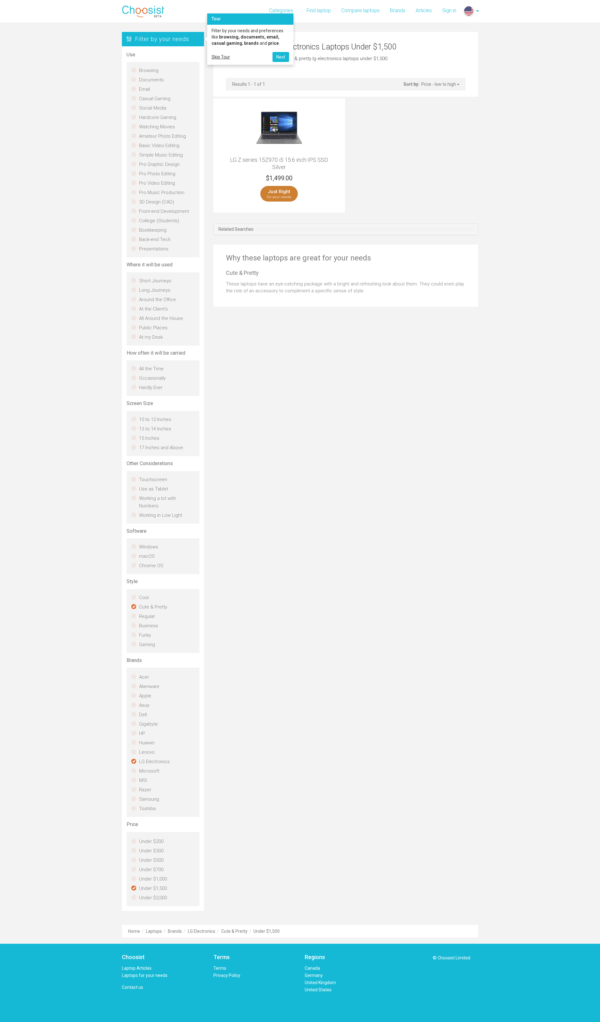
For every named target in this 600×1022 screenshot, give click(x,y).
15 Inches (149, 438)
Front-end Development (164, 211)
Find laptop (319, 10)
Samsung (149, 799)
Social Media (152, 108)
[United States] (468, 11)
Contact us (132, 987)
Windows (148, 547)
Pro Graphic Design (159, 164)
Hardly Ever (150, 387)
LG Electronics (154, 761)
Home (134, 931)
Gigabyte (148, 724)
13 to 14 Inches (155, 429)
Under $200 (151, 841)
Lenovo (147, 752)
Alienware (149, 686)
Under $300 (151, 851)
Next (280, 56)
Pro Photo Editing (157, 174)
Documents (151, 80)
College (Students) (159, 220)
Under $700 (151, 869)
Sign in (449, 10)
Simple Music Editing (161, 155)
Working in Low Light (160, 515)
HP (142, 733)
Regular (147, 616)
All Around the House (161, 318)
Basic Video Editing (159, 145)
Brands (397, 10)
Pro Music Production (161, 192)
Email (144, 89)
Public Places (153, 328)
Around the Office (157, 299)
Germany (314, 975)
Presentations (153, 249)
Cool (144, 597)
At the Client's (153, 309)
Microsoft (149, 771)
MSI (143, 780)
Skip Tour (221, 56)
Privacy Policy (226, 975)
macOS (147, 556)
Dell (143, 714)
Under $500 (151, 860)
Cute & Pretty (153, 607)
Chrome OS (151, 565)
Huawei (146, 743)
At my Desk (151, 337)
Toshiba (147, 808)
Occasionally (152, 378)
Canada (312, 968)
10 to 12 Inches (155, 419)
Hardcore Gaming (157, 117)
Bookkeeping (153, 230)
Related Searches (235, 229)
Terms (219, 968)
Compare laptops (360, 10)
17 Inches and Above (161, 447)
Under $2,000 (153, 898)
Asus (144, 705)
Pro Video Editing (157, 183)
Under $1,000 (153, 879)
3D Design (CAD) (156, 202)
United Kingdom (320, 982)
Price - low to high (439, 84)
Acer (144, 677)
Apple (145, 696)
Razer (145, 790)
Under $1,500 (153, 888)
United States (318, 989)
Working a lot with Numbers (157, 502)
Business (148, 626)
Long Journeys (154, 290)
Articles (424, 10)
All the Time (151, 369)
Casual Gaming (154, 98)
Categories (281, 10)
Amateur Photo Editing (162, 136)
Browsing (148, 70)
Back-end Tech (155, 239)
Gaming (147, 644)
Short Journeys (155, 281)
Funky (145, 635)
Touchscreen (153, 479)
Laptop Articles (137, 968)
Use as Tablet (153, 489)
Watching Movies (157, 127)
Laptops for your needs (145, 975)
